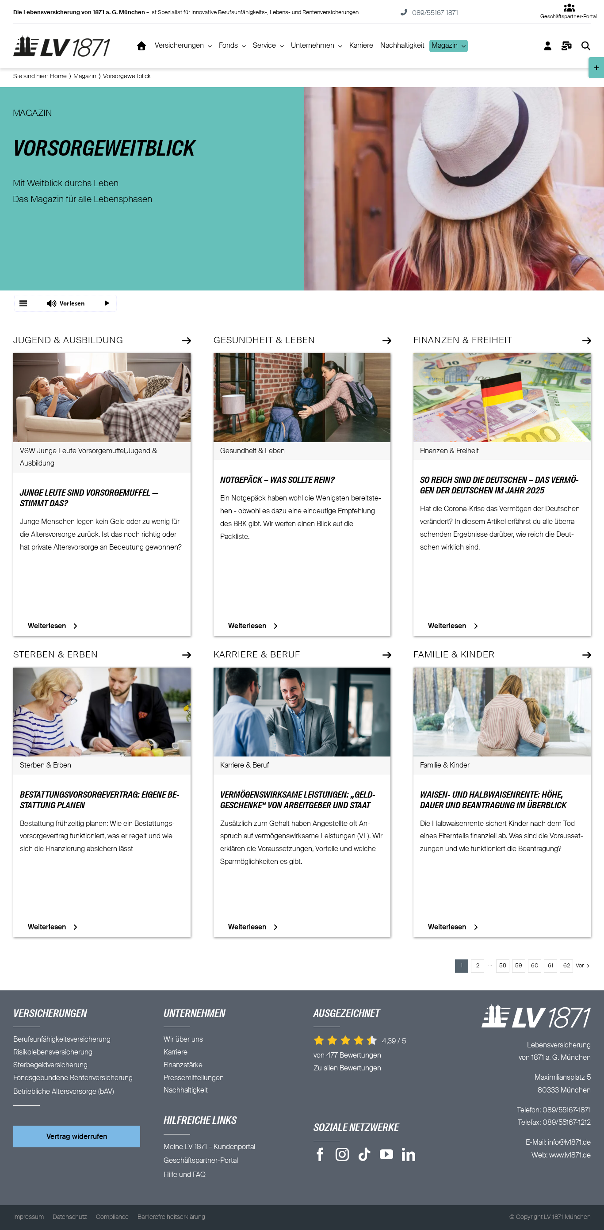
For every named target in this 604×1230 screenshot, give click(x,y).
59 (518, 966)
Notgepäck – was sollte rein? (277, 480)
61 (550, 966)
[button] (65, 303)
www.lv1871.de (570, 1155)
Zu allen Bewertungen (347, 1068)
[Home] (142, 46)
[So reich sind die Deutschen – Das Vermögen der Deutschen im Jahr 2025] (502, 359)
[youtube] (386, 1154)
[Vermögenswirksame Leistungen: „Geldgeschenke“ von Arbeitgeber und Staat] (302, 673)
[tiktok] (364, 1154)
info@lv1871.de (569, 1142)
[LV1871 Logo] (62, 38)
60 (535, 966)
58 (502, 966)
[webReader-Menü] (23, 303)
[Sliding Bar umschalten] (567, 46)
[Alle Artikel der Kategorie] (185, 340)
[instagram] (342, 1154)
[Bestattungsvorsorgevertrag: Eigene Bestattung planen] (102, 673)
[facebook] (320, 1154)
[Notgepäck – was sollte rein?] (302, 359)
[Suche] (586, 46)
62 (566, 966)
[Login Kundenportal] (548, 46)
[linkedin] (408, 1154)
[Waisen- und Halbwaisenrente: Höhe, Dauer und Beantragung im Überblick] (502, 673)
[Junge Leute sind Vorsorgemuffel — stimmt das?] (102, 359)
